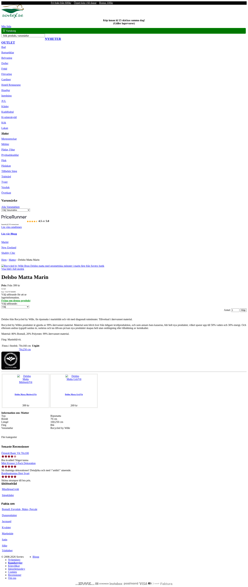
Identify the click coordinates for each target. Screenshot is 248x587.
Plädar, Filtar (8, 149)
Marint (4, 242)
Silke (4, 545)
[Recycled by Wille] (10, 368)
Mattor (5, 133)
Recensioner (14, 575)
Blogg (36, 556)
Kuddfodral (7, 111)
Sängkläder (8, 495)
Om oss (12, 578)
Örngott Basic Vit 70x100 (15, 453)
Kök (3, 122)
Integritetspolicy (16, 568)
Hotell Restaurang (11, 84)
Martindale (7, 533)
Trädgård (6, 176)
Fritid (4, 68)
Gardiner (6, 79)
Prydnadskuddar (10, 155)
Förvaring (6, 74)
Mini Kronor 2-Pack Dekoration (18, 463)
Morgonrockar (9, 138)
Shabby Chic (8, 252)
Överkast (6, 192)
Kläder (5, 106)
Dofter (4, 63)
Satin (4, 539)
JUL (3, 101)
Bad (3, 47)
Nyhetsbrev (14, 559)
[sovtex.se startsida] (12, 17)
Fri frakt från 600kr (61, 2)
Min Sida (6, 26)
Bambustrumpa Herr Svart (15, 473)
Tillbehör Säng (9, 171)
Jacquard (6, 521)
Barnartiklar (7, 52)
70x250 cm (25, 349)
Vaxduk (5, 187)
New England (8, 247)
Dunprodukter (9, 515)
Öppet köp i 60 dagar (85, 2)
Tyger (4, 181)
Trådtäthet (7, 550)
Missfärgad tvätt (10, 489)
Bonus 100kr (106, 2)
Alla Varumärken (10, 206)
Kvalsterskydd (9, 117)
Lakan (4, 128)
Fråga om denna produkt (15, 300)
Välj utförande (9, 303)
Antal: (227, 310)
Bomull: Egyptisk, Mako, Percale (19, 509)
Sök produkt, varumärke (16, 35)
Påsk (3, 160)
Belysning (6, 57)
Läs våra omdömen (11, 227)
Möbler (5, 144)
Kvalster (6, 527)
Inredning (6, 95)
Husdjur (5, 90)
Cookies (12, 571)
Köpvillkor (14, 565)
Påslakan (6, 165)
